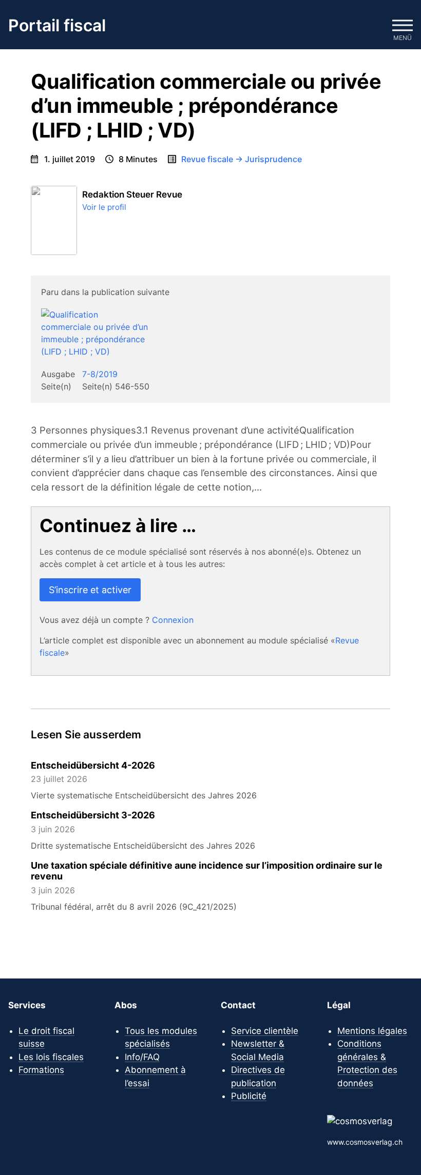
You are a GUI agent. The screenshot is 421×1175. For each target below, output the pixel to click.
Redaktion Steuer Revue (132, 194)
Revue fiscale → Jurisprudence (241, 159)
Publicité (248, 1096)
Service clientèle (264, 1031)
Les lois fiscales (51, 1057)
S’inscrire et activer (90, 589)
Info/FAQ (142, 1057)
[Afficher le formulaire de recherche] (372, 26)
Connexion (173, 620)
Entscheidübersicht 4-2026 (93, 765)
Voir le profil (104, 207)
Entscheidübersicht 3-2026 (93, 815)
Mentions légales (372, 1031)
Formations (41, 1070)
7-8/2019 (100, 374)
